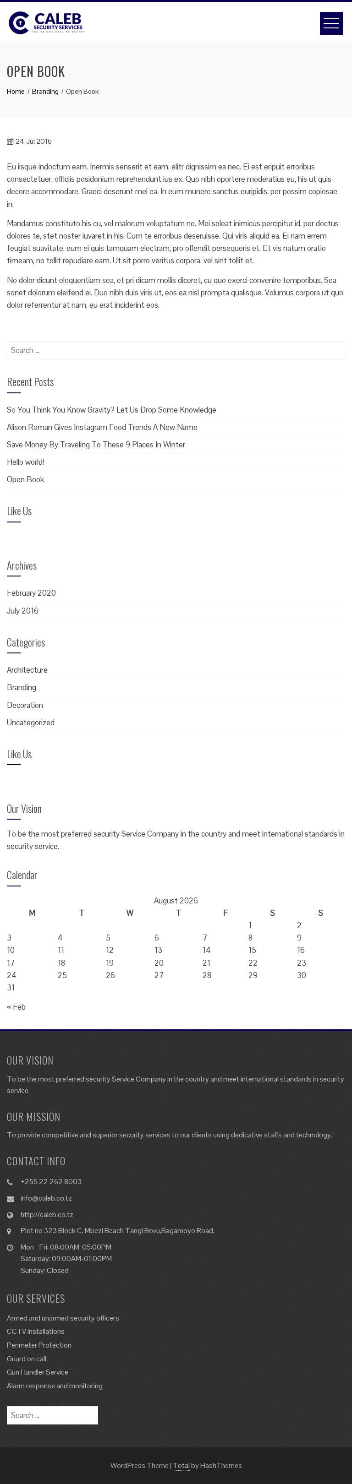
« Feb (16, 1007)
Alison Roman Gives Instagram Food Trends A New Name (102, 427)
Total (181, 1465)
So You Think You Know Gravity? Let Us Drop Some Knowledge (111, 410)
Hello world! (25, 462)
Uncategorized (31, 723)
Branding (21, 687)
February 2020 (31, 593)
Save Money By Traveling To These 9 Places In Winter (96, 445)
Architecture (27, 670)
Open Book (25, 479)
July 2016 (22, 611)
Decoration (25, 705)
